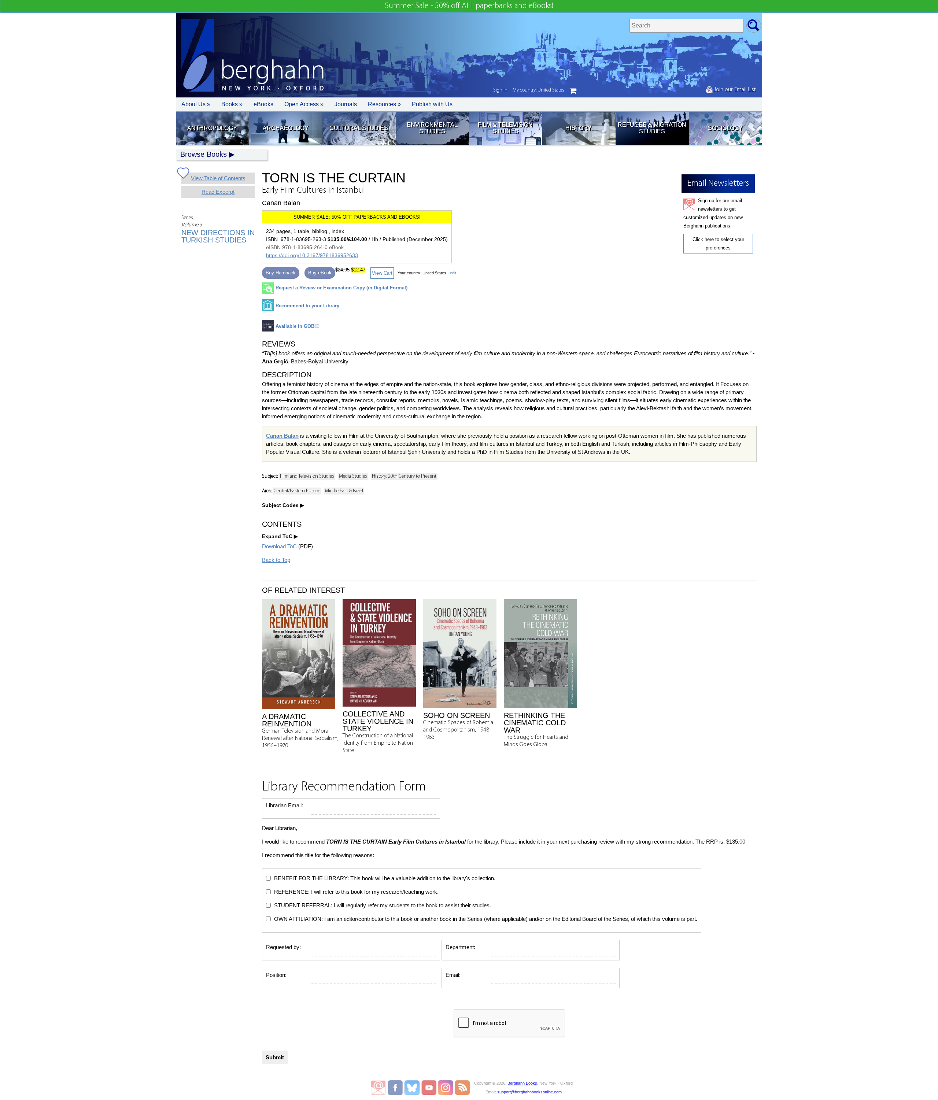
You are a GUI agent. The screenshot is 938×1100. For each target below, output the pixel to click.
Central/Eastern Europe (297, 491)
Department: (460, 947)
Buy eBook (320, 272)
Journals (346, 104)
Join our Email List (734, 90)
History (578, 128)
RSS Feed (462, 1087)
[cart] (573, 91)
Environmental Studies (432, 128)
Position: (276, 975)
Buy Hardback (281, 272)
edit (453, 273)
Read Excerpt (218, 192)
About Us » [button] (195, 104)
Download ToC (279, 546)
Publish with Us (432, 104)
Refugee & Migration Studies (652, 128)
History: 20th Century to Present (404, 476)
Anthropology (212, 128)
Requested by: (283, 947)
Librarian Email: (284, 805)
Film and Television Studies (307, 476)
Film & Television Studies (505, 128)
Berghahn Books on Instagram (445, 1087)
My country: (538, 90)
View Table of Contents (218, 178)
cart (573, 91)
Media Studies (353, 476)
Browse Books (203, 154)
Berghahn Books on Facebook (396, 1087)
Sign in (500, 90)
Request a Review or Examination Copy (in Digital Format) (341, 287)
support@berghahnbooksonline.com (529, 1092)
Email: (453, 975)
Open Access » (304, 104)
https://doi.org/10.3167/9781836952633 (312, 255)
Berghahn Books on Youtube (429, 1087)
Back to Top (276, 560)
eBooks (263, 104)
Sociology (725, 128)
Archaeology (286, 128)
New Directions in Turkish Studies (218, 236)
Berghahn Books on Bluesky (413, 1087)
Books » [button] (232, 104)
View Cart (382, 273)
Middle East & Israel (344, 491)
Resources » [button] (384, 104)
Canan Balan (282, 436)
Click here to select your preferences (718, 244)
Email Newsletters (378, 1087)
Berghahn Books (522, 1083)
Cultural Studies (358, 128)
